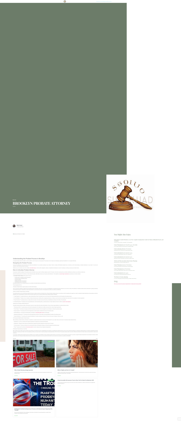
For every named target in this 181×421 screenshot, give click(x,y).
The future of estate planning (121, 277)
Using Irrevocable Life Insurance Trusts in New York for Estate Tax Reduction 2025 (76, 380)
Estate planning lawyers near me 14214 (123, 253)
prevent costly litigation (67, 301)
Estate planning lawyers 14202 (121, 273)
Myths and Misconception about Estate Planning (125, 261)
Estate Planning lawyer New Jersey (122, 269)
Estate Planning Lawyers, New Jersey (123, 265)
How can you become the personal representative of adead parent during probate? (127, 283)
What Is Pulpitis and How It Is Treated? (66, 370)
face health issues (33, 267)
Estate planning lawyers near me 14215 (123, 257)
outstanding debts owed (40, 312)
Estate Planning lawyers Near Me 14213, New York (125, 245)
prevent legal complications (64, 273)
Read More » (16, 375)
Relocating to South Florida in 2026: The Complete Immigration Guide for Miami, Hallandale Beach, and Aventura (138, 240)
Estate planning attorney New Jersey (122, 249)
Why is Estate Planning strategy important (23, 370)
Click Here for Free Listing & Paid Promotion (104, 1)
